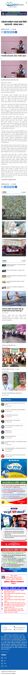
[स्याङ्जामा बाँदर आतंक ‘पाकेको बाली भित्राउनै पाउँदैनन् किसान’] (14, 207)
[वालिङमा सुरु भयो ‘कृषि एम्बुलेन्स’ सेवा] (14, 334)
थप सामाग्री (23, 192)
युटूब (5, 661)
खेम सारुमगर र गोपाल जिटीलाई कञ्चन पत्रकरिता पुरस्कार (12, 393)
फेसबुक (5, 658)
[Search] (26, 3)
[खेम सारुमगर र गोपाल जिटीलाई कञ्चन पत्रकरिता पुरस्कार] (14, 382)
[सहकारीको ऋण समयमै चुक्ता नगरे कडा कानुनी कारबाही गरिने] (14, 229)
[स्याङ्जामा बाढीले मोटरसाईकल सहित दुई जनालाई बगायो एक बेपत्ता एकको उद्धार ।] (14, 299)
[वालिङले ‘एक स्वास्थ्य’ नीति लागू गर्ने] (14, 247)
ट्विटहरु (5, 663)
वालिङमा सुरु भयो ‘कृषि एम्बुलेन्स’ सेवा (8, 345)
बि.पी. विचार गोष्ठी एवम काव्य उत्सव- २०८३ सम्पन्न (10, 369)
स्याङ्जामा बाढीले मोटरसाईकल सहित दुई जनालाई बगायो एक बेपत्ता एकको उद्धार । (12, 310)
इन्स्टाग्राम (5, 666)
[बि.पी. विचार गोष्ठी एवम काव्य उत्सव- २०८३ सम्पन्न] (14, 358)
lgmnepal (13, 673)
